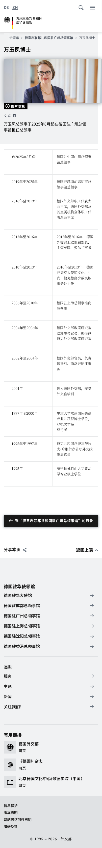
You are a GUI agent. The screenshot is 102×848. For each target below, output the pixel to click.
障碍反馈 (11, 826)
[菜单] (92, 7)
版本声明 (11, 812)
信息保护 (11, 805)
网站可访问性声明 (17, 819)
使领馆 (14, 38)
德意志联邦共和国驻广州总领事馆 (49, 38)
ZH (15, 7)
